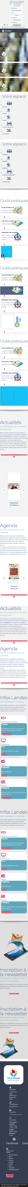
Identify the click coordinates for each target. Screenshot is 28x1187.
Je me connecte (7, 734)
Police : (17, 15)
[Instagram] (7, 25)
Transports (12, 1167)
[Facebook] (4, 25)
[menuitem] (17, 8)
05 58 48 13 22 (7, 27)
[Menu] (26, 31)
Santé (10, 1156)
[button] (4, 490)
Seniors (11, 1164)
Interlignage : (17, 20)
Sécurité (11, 1158)
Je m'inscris (13, 993)
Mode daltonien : (17, 10)
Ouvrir (4, 755)
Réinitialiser (16, 25)
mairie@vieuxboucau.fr (19, 27)
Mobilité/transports (14, 1169)
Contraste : (17, 6)
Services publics (13, 1155)
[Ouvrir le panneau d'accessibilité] (17, 2)
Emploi (11, 1166)
